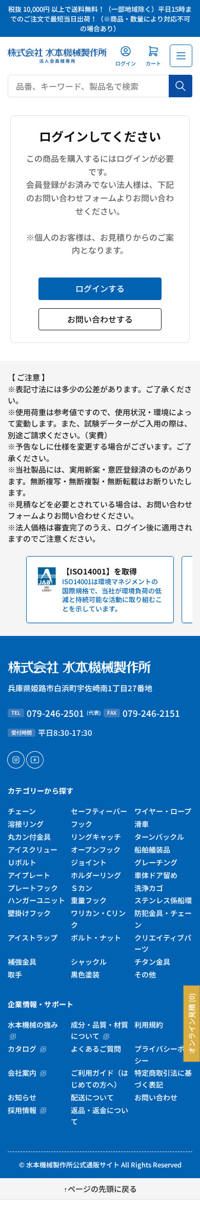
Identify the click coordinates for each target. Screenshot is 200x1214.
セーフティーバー (99, 811)
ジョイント (89, 862)
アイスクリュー (32, 849)
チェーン (22, 811)
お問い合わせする (100, 319)
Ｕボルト (22, 862)
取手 (15, 974)
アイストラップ (32, 937)
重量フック (89, 900)
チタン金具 (152, 961)
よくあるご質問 (96, 1048)
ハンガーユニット (36, 900)
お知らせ (22, 1097)
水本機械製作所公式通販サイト (72, 1164)
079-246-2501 (55, 713)
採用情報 (23, 1110)
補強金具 (22, 961)
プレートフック (33, 888)
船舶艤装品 (152, 849)
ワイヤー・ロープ (162, 811)
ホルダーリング (96, 875)
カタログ (23, 1048)
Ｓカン (81, 888)
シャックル (89, 961)
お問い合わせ (155, 1097)
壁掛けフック (29, 913)
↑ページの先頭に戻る (100, 1188)
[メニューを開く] (181, 56)
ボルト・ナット (96, 937)
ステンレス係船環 (163, 900)
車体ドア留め (155, 875)
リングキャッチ (96, 837)
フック (81, 824)
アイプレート (29, 875)
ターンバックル (159, 837)
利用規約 (148, 1024)
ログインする (100, 288)
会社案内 (23, 1073)
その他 (145, 974)
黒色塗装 (85, 974)
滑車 (141, 824)
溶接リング (26, 824)
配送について (92, 1097)
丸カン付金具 (29, 837)
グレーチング (155, 862)
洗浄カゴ (148, 888)
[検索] (180, 86)
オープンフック (96, 849)
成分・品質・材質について (99, 1030)
